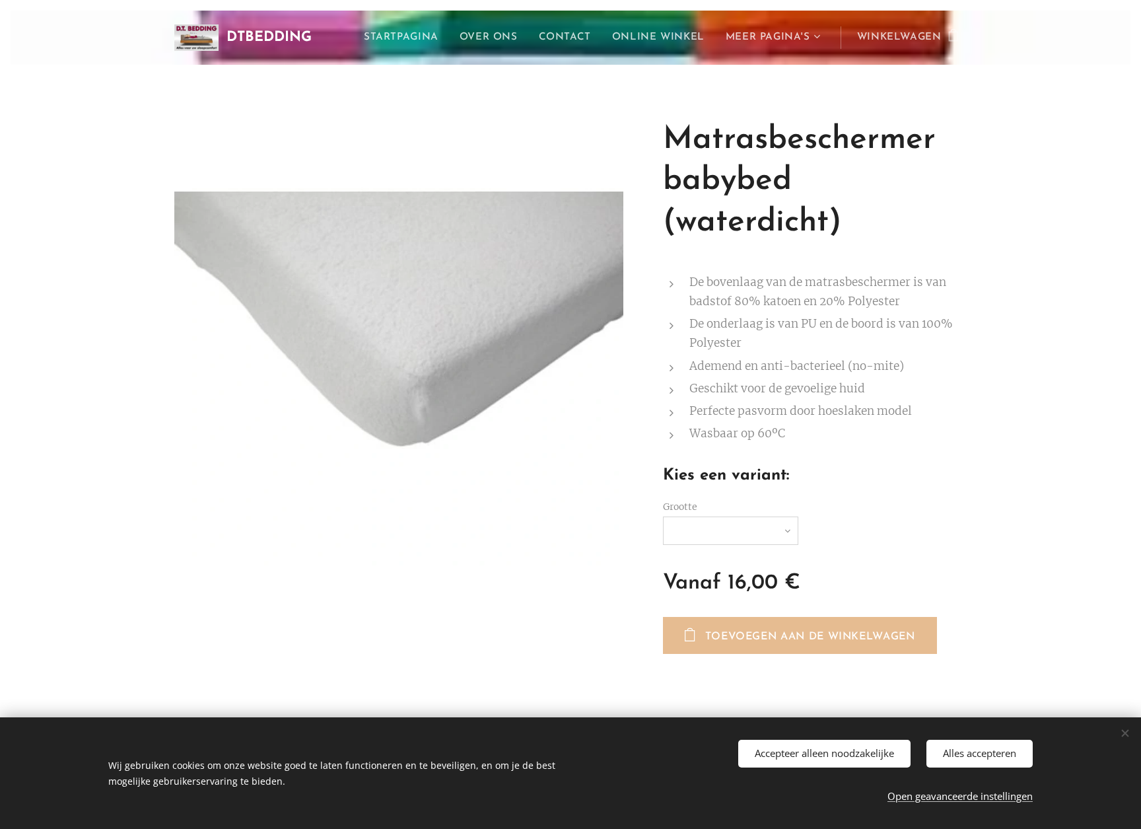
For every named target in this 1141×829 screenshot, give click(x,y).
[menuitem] (405, 37)
